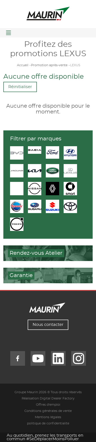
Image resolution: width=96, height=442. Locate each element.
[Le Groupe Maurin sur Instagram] (78, 358)
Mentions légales (48, 417)
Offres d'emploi (48, 404)
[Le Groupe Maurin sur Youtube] (38, 358)
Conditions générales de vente (48, 411)
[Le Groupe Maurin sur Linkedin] (58, 358)
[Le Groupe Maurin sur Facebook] (17, 358)
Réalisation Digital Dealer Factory (48, 398)
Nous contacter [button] (48, 325)
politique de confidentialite (48, 423)
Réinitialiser (20, 87)
